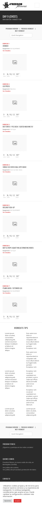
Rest (17, 76)
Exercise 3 (6, 124)
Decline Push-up (9, 207)
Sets (4, 76)
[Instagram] (5, 452)
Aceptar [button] (17, 501)
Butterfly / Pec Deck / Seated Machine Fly (18, 126)
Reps (8, 76)
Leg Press (6, 86)
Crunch (5, 45)
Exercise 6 (6, 246)
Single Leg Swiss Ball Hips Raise (14, 167)
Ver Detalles (7, 51)
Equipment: (6, 48)
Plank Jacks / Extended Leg (12, 288)
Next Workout (20, 31)
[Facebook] (4, 452)
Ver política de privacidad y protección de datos (19, 470)
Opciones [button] (7, 501)
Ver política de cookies (11, 467)
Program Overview (12, 28)
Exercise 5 (6, 205)
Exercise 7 (6, 286)
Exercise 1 (6, 43)
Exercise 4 (6, 165)
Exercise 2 (6, 84)
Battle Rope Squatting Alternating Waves (18, 247)
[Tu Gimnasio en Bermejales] (15, 5)
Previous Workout (27, 28)
